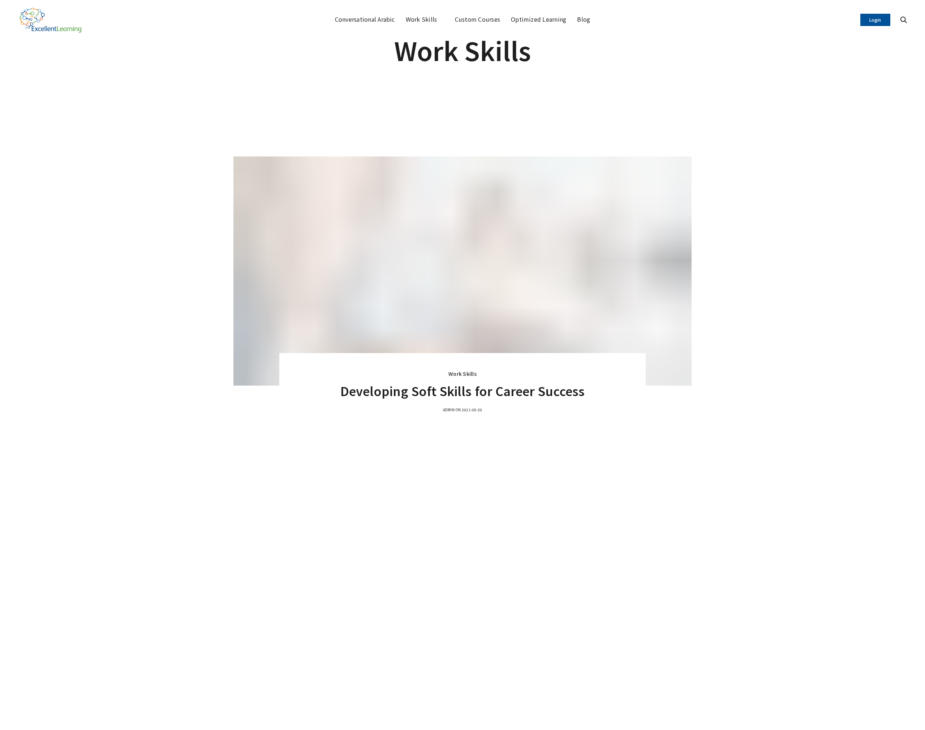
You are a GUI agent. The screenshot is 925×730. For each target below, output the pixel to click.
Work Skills (421, 19)
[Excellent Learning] (51, 19)
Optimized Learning (538, 19)
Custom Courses (477, 19)
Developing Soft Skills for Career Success (462, 391)
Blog (583, 19)
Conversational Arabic (365, 19)
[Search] (903, 20)
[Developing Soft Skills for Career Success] (462, 271)
